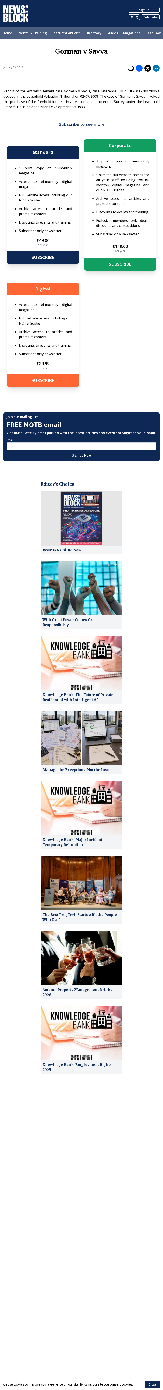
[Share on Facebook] (139, 68)
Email (10, 440)
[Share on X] (147, 68)
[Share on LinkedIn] (156, 68)
